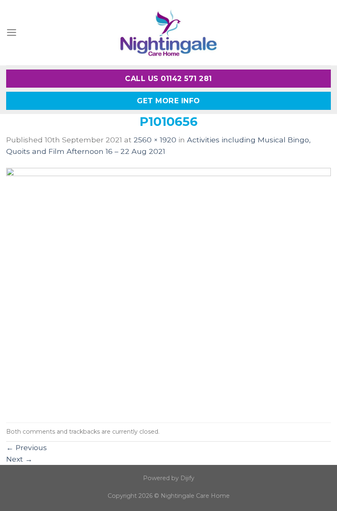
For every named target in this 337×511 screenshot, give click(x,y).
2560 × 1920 (155, 139)
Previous (26, 447)
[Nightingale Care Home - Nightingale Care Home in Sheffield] (168, 33)
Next (19, 459)
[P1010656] (168, 289)
